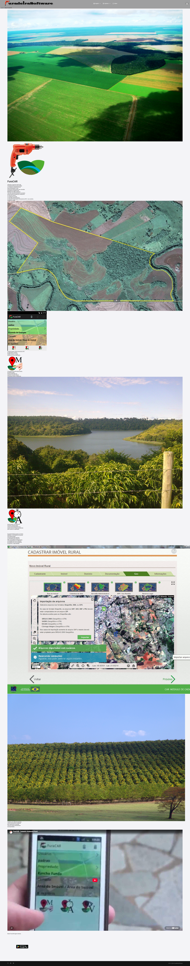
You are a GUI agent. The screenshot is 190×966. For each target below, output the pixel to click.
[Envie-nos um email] (8, 963)
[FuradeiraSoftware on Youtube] (14, 963)
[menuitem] (97, 3)
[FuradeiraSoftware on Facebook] (11, 963)
